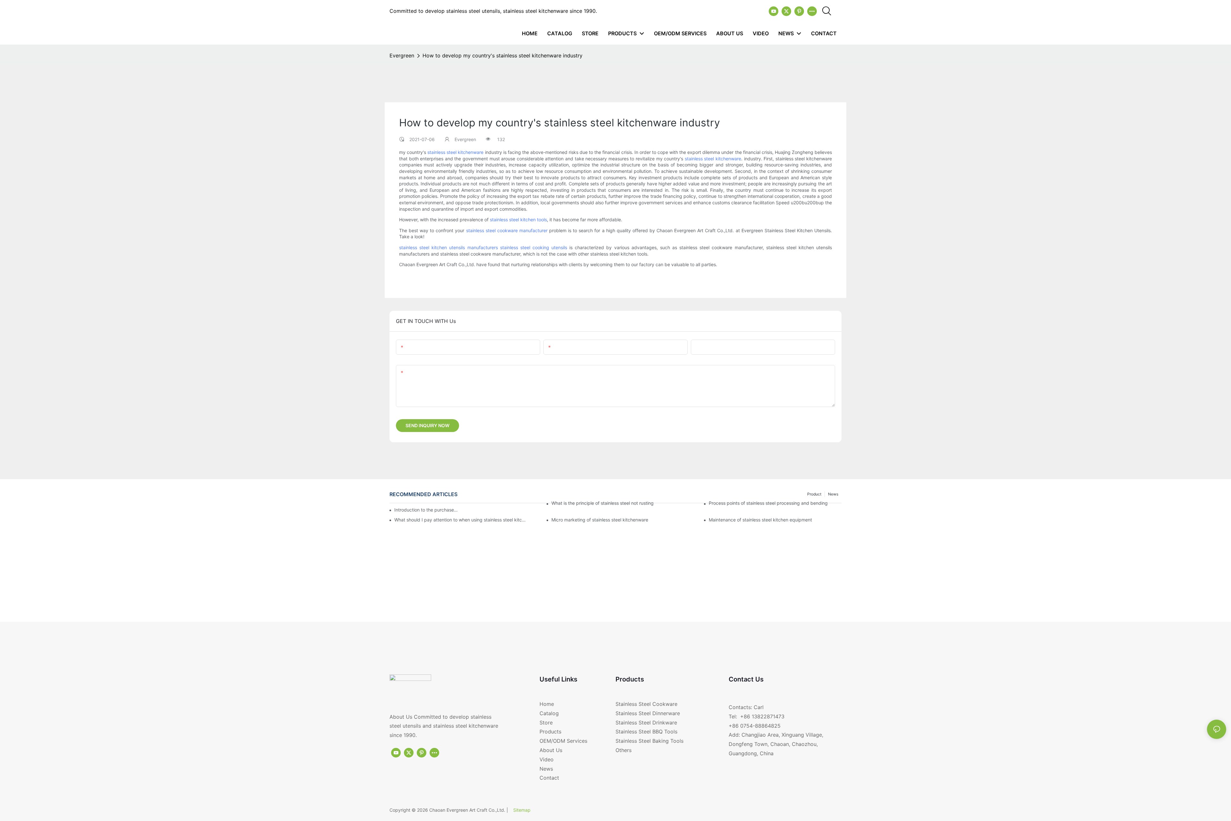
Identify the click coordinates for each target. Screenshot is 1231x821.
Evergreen (401, 55)
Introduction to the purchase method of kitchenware (426, 509)
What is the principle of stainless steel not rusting (602, 503)
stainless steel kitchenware (455, 152)
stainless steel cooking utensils (533, 247)
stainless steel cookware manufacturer (507, 230)
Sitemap (522, 810)
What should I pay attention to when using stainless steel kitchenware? (460, 519)
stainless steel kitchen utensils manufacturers (448, 247)
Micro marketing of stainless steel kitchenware (599, 519)
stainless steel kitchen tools (518, 219)
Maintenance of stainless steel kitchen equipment (760, 519)
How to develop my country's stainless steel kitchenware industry (502, 55)
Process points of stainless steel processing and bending (768, 503)
